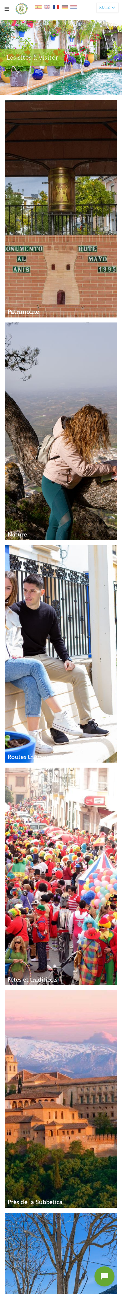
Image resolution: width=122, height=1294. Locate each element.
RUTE (104, 7)
